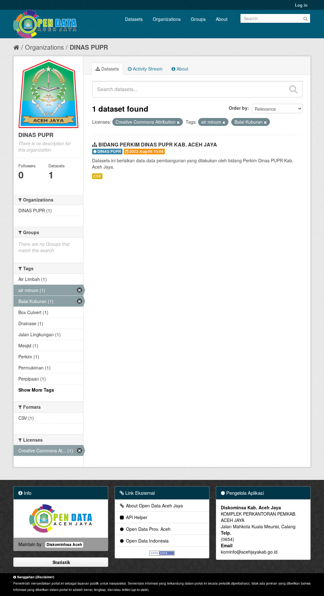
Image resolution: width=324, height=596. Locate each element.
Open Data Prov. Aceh (148, 529)
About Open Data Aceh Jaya (154, 505)
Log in (301, 5)
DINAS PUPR (89, 47)
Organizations (167, 19)
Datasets (134, 19)
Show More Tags (36, 390)
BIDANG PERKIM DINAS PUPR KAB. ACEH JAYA (157, 144)
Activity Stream (147, 68)
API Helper (136, 517)
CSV (97, 176)
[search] (293, 89)
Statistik (60, 562)
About (221, 19)
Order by (238, 108)
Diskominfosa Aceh (64, 544)
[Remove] (178, 122)
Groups (198, 19)
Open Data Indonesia (147, 540)
